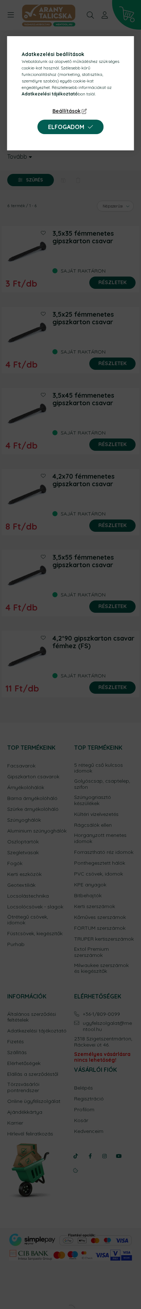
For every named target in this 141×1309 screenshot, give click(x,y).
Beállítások (66, 111)
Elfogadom (66, 127)
